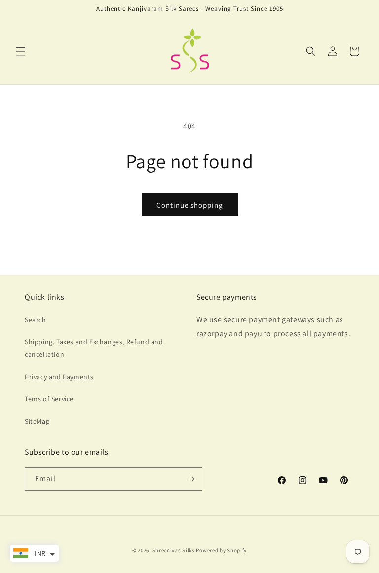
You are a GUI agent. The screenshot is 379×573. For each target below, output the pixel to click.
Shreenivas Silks (173, 550)
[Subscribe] (191, 479)
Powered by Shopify (221, 550)
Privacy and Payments (59, 376)
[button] (21, 51)
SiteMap (37, 421)
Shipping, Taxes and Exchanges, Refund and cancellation (94, 347)
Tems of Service (49, 398)
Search (35, 319)
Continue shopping (189, 205)
